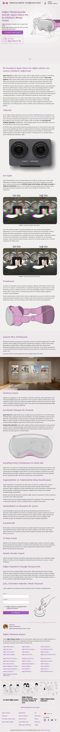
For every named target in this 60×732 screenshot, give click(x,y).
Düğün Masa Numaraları (9, 661)
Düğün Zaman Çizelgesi (9, 654)
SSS (35, 713)
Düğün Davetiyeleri (45, 646)
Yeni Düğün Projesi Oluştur (8, 719)
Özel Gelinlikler (26, 669)
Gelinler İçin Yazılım (8, 671)
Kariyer (36, 719)
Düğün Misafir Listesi (8, 646)
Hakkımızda (37, 716)
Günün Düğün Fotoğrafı (7, 722)
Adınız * (5, 593)
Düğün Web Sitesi (7, 649)
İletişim (36, 725)
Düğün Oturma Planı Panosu (10, 658)
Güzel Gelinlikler (45, 666)
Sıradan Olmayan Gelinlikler (10, 669)
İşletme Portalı (22, 719)
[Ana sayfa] (5, 3)
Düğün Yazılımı (44, 669)
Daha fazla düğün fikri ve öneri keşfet (30, 707)
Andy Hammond (14, 626)
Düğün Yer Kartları (26, 661)
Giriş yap (50, 3)
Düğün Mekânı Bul (26, 671)
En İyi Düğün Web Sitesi (46, 649)
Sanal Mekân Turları (24, 722)
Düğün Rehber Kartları (46, 661)
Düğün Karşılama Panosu (28, 663)
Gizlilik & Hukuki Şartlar (45, 730)
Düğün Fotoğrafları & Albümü (10, 666)
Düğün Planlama (6, 713)
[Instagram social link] (44, 720)
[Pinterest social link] (55, 720)
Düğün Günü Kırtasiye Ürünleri (48, 654)
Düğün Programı (45, 652)
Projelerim (4, 716)
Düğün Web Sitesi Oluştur (28, 649)
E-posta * (5, 599)
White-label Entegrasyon (25, 725)
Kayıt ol (55, 3)
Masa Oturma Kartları (8, 663)
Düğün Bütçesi (25, 652)
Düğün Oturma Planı (27, 654)
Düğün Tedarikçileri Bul (46, 671)
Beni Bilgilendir (16, 612)
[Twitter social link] (52, 720)
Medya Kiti (37, 722)
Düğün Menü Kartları (46, 658)
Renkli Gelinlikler (26, 666)
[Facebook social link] (48, 720)
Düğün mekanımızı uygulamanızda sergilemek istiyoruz (16, 607)
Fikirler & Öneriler (23, 716)
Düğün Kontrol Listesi (8, 652)
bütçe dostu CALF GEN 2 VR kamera (33, 117)
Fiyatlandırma (22, 713)
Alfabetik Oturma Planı (27, 658)
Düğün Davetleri (26, 646)
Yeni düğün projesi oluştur (12, 32)
